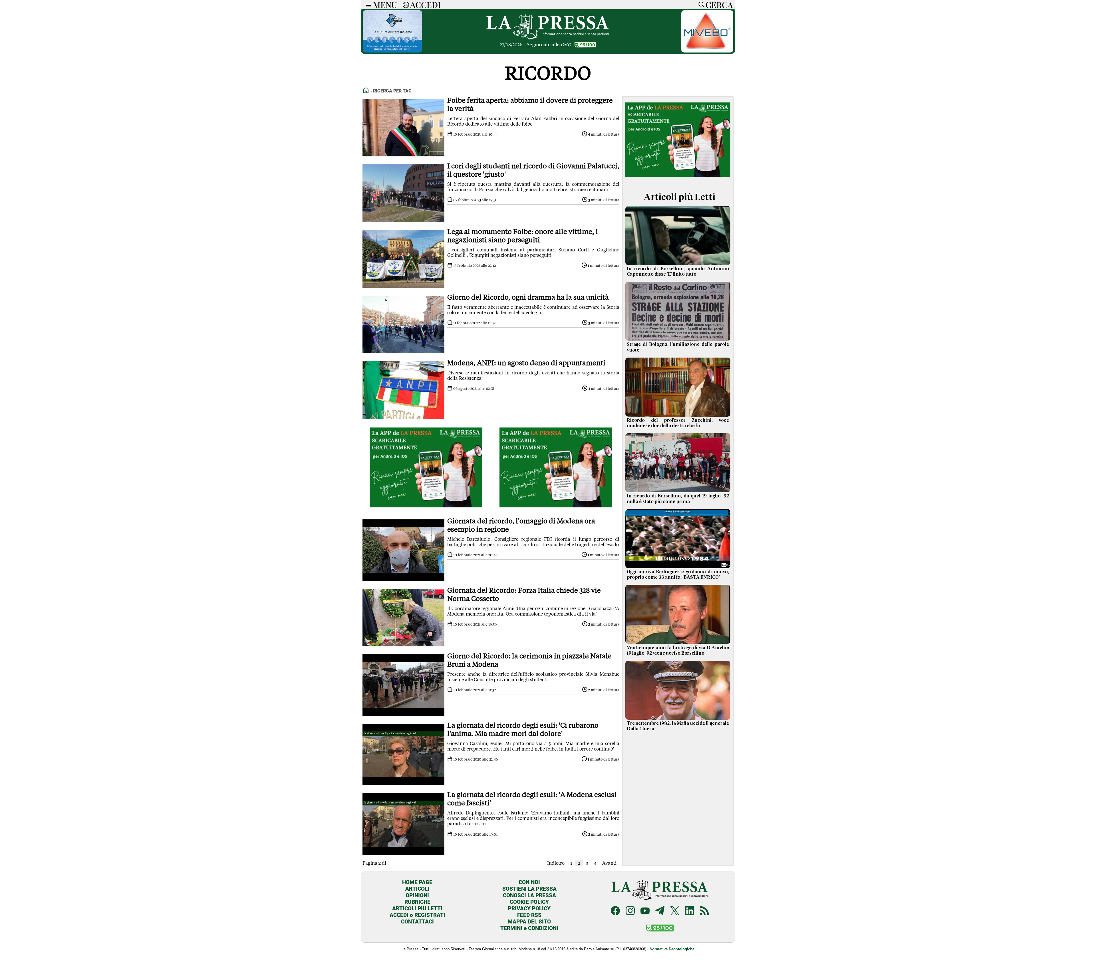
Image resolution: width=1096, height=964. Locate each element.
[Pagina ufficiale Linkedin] (689, 911)
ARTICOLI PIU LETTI (417, 908)
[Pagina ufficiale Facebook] (615, 911)
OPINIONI (417, 895)
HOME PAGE (417, 882)
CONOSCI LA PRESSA (529, 895)
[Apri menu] (367, 4)
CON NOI (529, 882)
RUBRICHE (417, 902)
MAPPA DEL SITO (529, 921)
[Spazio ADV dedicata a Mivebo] (707, 51)
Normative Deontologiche (672, 949)
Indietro (556, 863)
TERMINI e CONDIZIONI (529, 928)
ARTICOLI (417, 889)
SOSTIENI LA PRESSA (529, 889)
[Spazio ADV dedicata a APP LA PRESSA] (425, 506)
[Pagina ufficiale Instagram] (630, 911)
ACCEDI (425, 4)
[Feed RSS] (704, 911)
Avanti (609, 863)
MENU (385, 4)
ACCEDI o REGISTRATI (417, 915)
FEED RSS (529, 915)
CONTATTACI (417, 921)
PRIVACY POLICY (529, 908)
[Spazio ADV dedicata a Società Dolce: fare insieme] (392, 51)
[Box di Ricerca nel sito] (700, 4)
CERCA (719, 4)
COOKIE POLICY (529, 902)
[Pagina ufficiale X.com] (674, 911)
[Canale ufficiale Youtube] (645, 911)
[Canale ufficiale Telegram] (659, 911)
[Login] (406, 4)
